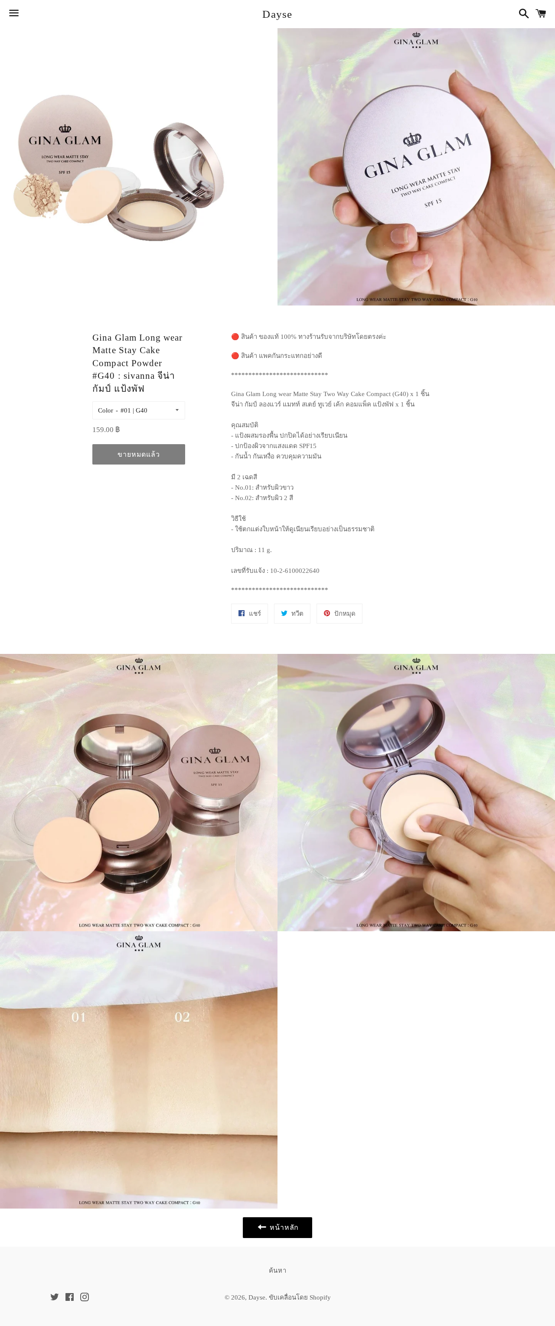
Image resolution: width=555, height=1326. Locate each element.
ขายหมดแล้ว (139, 454)
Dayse (277, 14)
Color (105, 410)
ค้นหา (278, 1270)
